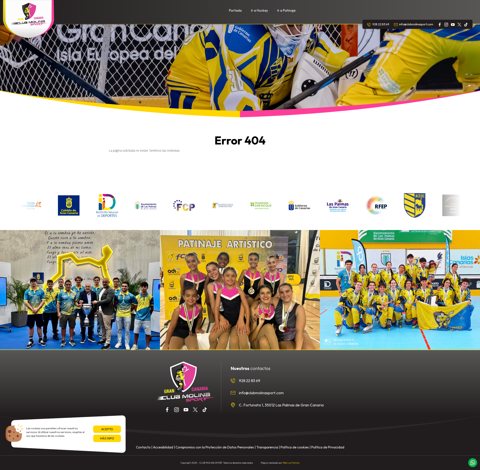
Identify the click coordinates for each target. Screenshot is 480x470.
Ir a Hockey (259, 10)
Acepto (107, 429)
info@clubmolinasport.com (416, 24)
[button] (472, 462)
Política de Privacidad (327, 447)
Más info (107, 438)
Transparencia (267, 447)
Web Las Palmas (291, 462)
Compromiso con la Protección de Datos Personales (215, 447)
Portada (235, 10)
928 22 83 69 (380, 24)
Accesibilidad (163, 447)
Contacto (143, 447)
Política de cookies (294, 447)
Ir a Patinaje (286, 10)
